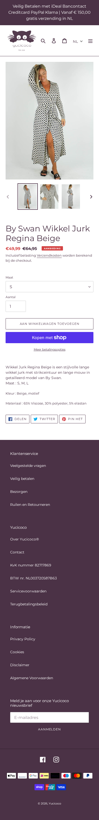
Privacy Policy (22, 639)
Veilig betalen (22, 478)
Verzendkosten (49, 255)
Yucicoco (55, 803)
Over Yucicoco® (24, 539)
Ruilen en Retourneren (30, 504)
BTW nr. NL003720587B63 (33, 578)
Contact (17, 552)
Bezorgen (18, 491)
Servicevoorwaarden (28, 591)
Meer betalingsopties (49, 349)
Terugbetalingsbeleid (28, 604)
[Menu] (90, 40)
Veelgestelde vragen (28, 465)
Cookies (17, 652)
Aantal (10, 297)
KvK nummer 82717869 (30, 565)
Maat (9, 277)
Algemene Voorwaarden (31, 678)
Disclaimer (19, 665)
